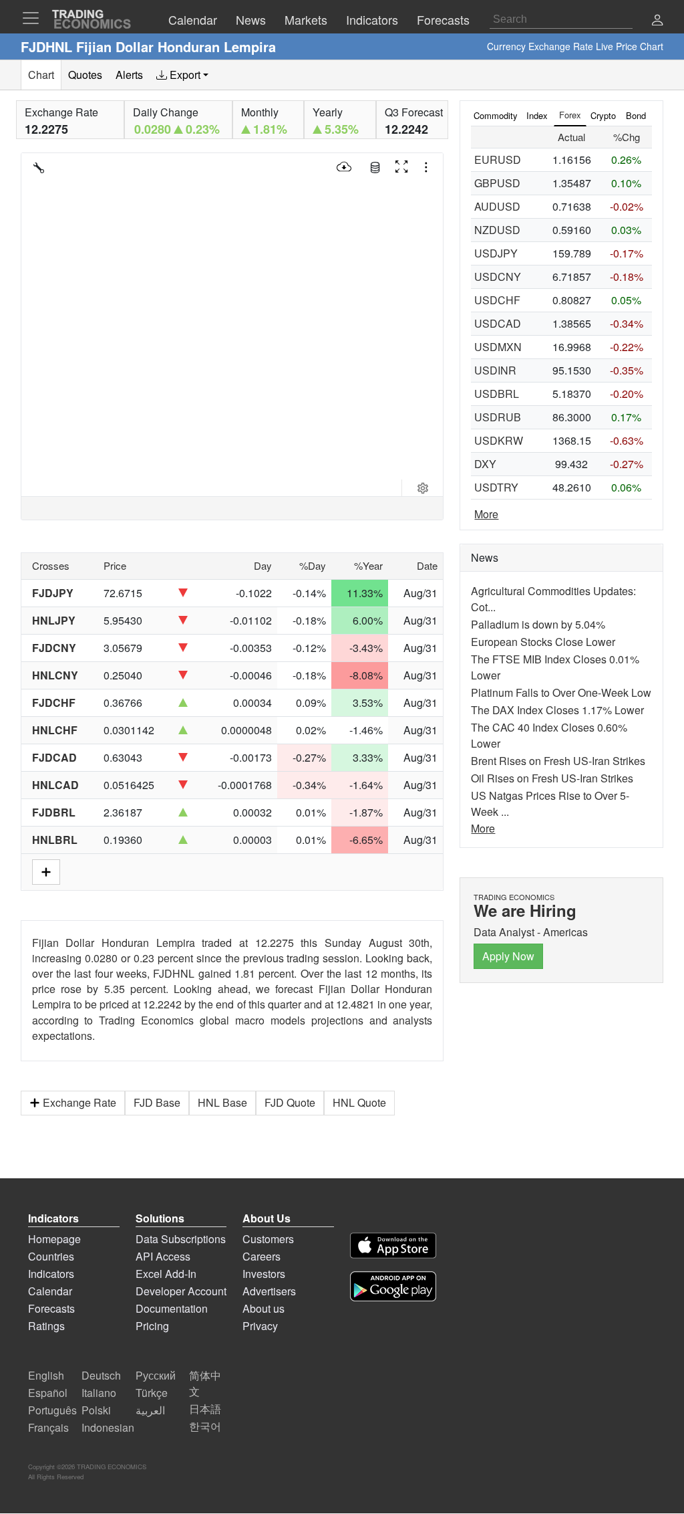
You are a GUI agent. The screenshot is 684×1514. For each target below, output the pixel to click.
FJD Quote (290, 1102)
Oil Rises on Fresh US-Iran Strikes (552, 778)
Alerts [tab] (129, 74)
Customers (268, 1239)
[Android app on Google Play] (393, 1288)
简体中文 (205, 1383)
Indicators (51, 1273)
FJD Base (157, 1102)
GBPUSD (497, 183)
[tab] (182, 75)
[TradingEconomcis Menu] (35, 18)
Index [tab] (537, 115)
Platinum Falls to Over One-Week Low (561, 692)
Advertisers (269, 1291)
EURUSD (497, 159)
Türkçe (152, 1392)
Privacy (260, 1325)
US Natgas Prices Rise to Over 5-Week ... (550, 803)
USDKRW (498, 440)
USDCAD (497, 323)
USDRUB (497, 417)
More (486, 514)
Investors (263, 1273)
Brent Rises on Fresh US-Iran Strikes (558, 760)
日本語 (205, 1408)
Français (48, 1427)
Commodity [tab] (496, 115)
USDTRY (496, 487)
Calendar (50, 1291)
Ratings (46, 1325)
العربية (150, 1410)
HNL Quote (359, 1102)
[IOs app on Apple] (393, 1247)
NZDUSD (497, 229)
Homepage (54, 1239)
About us (263, 1308)
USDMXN (498, 346)
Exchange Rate (79, 1102)
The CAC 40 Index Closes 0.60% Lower (549, 735)
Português (52, 1410)
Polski (96, 1410)
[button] (657, 21)
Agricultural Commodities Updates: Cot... (553, 599)
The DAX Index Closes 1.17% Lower (557, 710)
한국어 (205, 1426)
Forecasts (51, 1308)
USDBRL (496, 393)
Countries (51, 1256)
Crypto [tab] (603, 115)
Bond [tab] (636, 115)
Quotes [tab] (85, 74)
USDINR (495, 370)
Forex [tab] (570, 114)
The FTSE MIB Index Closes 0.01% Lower (555, 667)
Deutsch (101, 1375)
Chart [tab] (41, 74)
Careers (261, 1256)
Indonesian (107, 1427)
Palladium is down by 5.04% (538, 624)
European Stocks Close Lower (543, 641)
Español (47, 1392)
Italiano (98, 1392)
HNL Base (222, 1102)
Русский (156, 1375)
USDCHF (497, 300)
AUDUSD (497, 206)
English (46, 1375)
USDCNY (497, 276)
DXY (485, 463)
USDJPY (496, 253)
